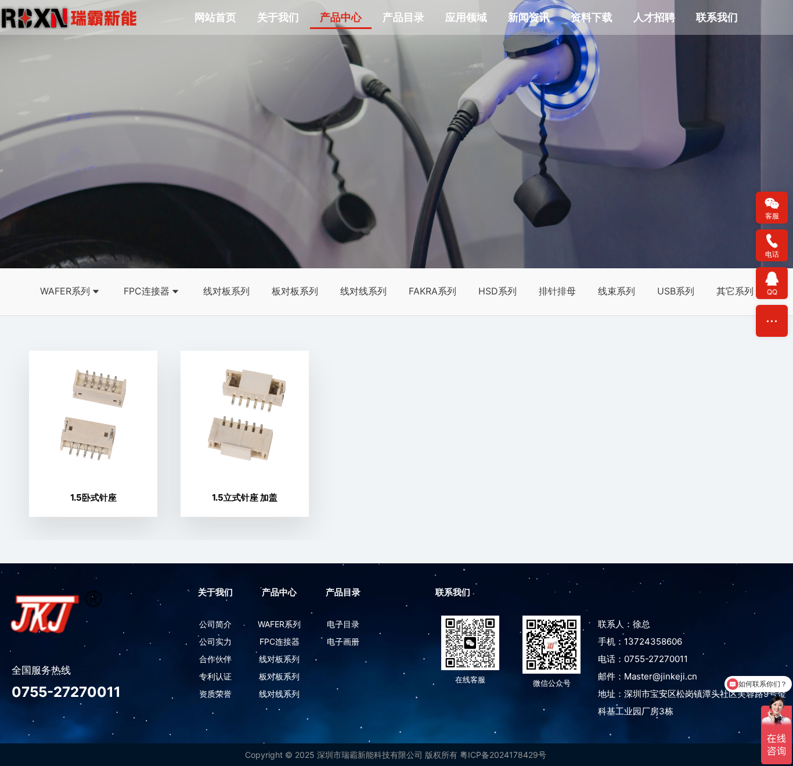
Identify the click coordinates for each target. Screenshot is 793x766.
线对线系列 (363, 291)
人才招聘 (654, 17)
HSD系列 (497, 291)
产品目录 (403, 17)
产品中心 (341, 17)
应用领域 (466, 17)
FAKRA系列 (432, 291)
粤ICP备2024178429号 (503, 755)
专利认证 (215, 676)
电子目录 (343, 624)
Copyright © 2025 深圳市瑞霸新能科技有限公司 (334, 755)
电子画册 (343, 641)
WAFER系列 (65, 291)
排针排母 (557, 291)
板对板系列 (295, 291)
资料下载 (591, 17)
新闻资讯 (529, 17)
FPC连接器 (147, 291)
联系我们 (717, 17)
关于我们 (278, 17)
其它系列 (735, 291)
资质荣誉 (215, 694)
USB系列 (675, 291)
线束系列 (616, 291)
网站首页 (215, 17)
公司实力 (215, 641)
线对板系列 (226, 291)
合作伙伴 (215, 659)
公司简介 (215, 624)
